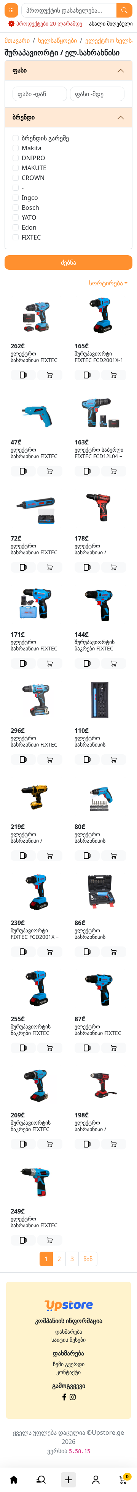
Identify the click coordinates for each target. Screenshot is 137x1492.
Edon (29, 227)
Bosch (30, 207)
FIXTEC (31, 237)
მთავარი (17, 40)
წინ (87, 1259)
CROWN (33, 178)
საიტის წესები (68, 1339)
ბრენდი (24, 117)
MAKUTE (34, 168)
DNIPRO (33, 158)
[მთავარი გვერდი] (69, 1305)
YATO (29, 217)
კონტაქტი (68, 1372)
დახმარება (68, 1331)
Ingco (30, 197)
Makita (31, 148)
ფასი (20, 70)
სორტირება (106, 283)
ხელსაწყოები (57, 40)
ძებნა (68, 262)
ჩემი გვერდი (68, 1364)
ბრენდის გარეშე (45, 138)
